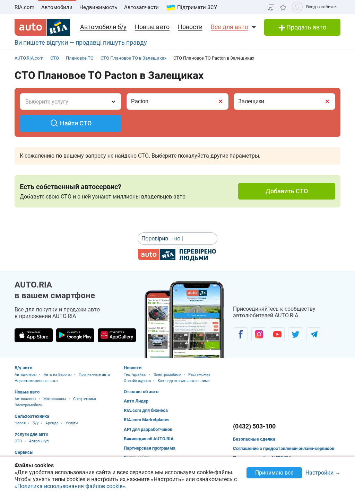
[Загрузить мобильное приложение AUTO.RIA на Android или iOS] (184, 319)
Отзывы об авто (141, 391)
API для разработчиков (148, 429)
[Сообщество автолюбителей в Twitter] (295, 334)
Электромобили (28, 405)
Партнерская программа (149, 448)
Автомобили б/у (103, 26)
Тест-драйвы (135, 374)
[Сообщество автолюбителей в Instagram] (258, 334)
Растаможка (199, 374)
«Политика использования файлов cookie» (70, 486)
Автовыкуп (39, 441)
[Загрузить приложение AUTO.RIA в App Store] (34, 335)
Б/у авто (23, 367)
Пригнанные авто (94, 374)
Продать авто (305, 27)
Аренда (52, 423)
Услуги (72, 423)
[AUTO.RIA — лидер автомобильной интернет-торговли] (42, 27)
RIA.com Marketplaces (147, 419)
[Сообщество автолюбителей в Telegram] (313, 334)
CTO (18, 441)
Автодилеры (26, 374)
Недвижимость (98, 7)
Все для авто (229, 26)
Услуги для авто (31, 434)
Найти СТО (76, 123)
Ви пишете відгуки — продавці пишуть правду (81, 42)
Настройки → (322, 473)
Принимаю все (274, 472)
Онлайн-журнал (137, 381)
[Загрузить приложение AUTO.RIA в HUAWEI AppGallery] (117, 335)
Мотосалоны (54, 399)
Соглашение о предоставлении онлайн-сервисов (283, 448)
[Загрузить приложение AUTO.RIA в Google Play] (75, 335)
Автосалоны (25, 399)
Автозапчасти (141, 7)
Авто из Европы (58, 374)
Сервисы (24, 452)
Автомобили (56, 7)
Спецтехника (84, 399)
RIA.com (24, 7)
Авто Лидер (136, 401)
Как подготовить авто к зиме (184, 381)
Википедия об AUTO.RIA (149, 438)
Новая (20, 423)
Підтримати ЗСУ (197, 7)
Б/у (35, 423)
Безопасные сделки (254, 439)
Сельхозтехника (32, 416)
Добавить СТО (287, 191)
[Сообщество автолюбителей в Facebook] (240, 334)
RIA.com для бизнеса (146, 410)
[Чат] (271, 7)
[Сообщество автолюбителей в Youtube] (277, 334)
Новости (190, 26)
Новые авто (152, 26)
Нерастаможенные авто (36, 381)
